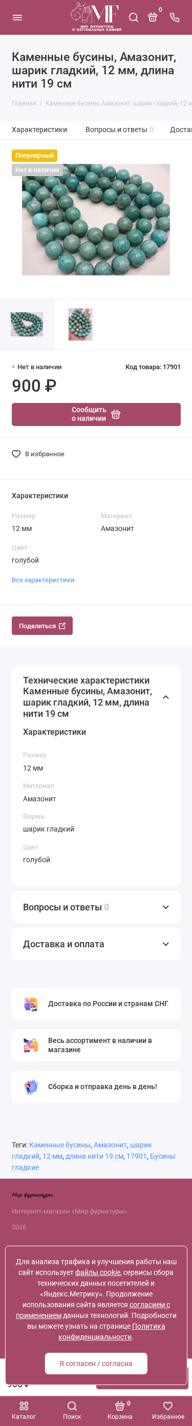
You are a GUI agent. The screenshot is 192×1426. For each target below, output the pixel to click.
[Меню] (17, 17)
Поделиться (37, 626)
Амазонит (110, 1145)
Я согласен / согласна (96, 1363)
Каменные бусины (60, 1145)
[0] (152, 21)
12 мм (52, 1156)
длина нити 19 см (94, 1156)
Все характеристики (43, 580)
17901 (136, 1156)
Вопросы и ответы (120, 129)
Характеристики (39, 129)
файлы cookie (97, 1272)
